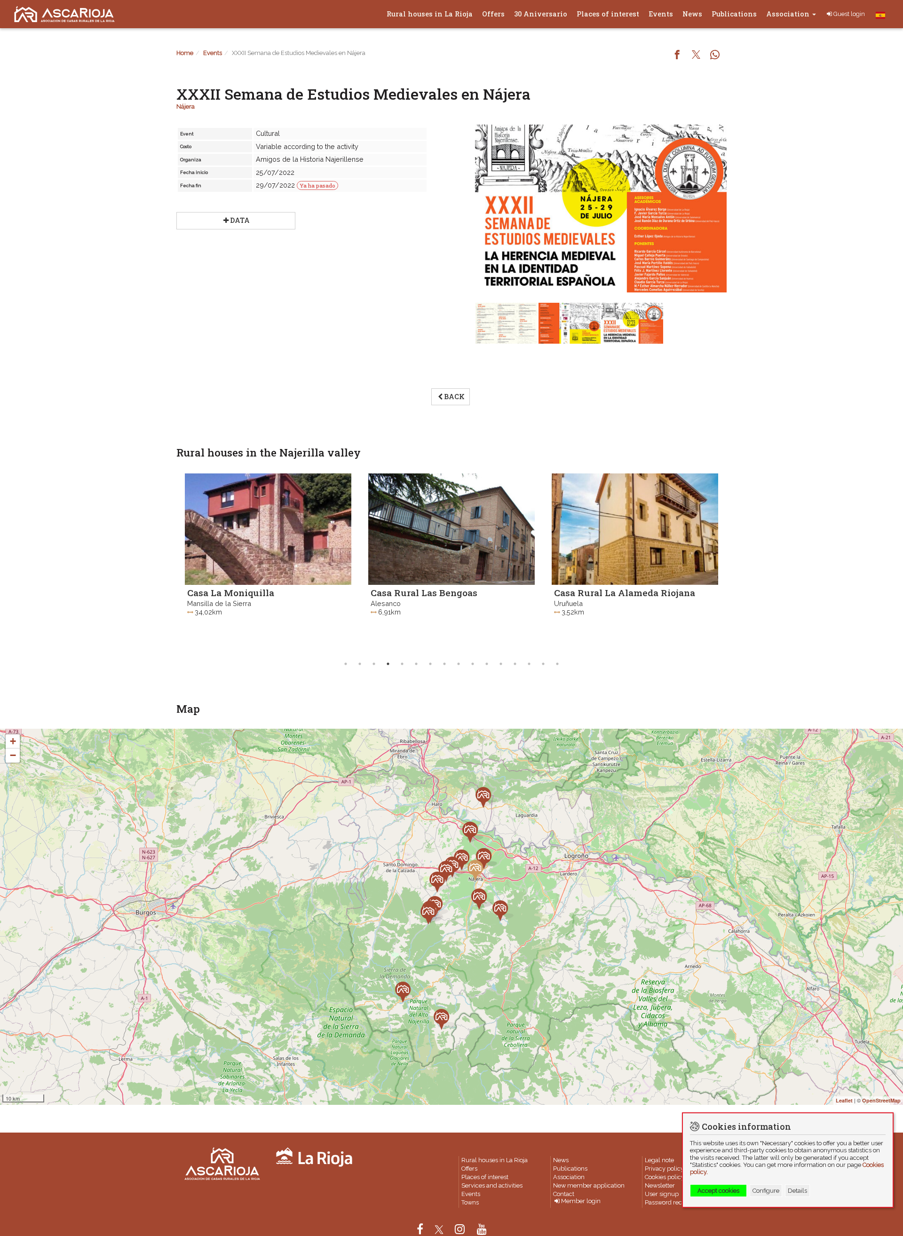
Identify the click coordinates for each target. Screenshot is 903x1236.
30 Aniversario (540, 13)
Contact (563, 1193)
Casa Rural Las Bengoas (385, 592)
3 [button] (374, 664)
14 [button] (529, 664)
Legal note (659, 1160)
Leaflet (844, 1100)
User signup (662, 1193)
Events (661, 13)
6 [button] (416, 664)
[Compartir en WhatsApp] (714, 55)
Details (797, 1190)
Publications (734, 13)
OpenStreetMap (881, 1100)
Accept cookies (718, 1190)
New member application (589, 1185)
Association (788, 13)
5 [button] (402, 664)
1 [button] (345, 664)
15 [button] (543, 664)
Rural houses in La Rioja (430, 13)
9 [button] (458, 664)
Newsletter (660, 1185)
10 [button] (472, 664)
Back (454, 396)
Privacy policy (664, 1168)
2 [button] (359, 664)
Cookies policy (664, 1177)
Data (240, 220)
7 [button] (430, 664)
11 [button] (486, 664)
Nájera (185, 106)
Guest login (849, 13)
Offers (493, 13)
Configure (765, 1190)
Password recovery (671, 1202)
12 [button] (501, 664)
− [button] (13, 755)
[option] (229, 562)
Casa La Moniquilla (192, 592)
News (692, 13)
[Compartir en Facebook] (677, 55)
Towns (470, 1202)
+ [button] (13, 741)
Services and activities (492, 1185)
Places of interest (608, 13)
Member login (581, 1201)
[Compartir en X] (696, 55)
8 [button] (444, 664)
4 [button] (388, 664)
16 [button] (557, 664)
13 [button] (515, 664)
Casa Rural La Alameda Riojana (586, 592)
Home (184, 52)
